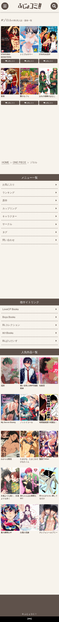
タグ (4, 232)
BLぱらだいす (10, 340)
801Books (7, 333)
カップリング (9, 208)
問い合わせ (8, 240)
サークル (7, 224)
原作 (4, 200)
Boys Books (8, 317)
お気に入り (11, 61)
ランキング (8, 192)
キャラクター (9, 216)
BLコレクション (11, 325)
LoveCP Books (10, 309)
